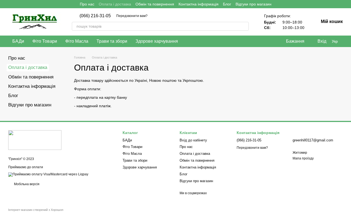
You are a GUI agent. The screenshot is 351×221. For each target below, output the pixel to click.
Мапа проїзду (303, 158)
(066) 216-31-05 (95, 16)
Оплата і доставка (115, 4)
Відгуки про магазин (253, 4)
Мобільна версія (26, 184)
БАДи (18, 41)
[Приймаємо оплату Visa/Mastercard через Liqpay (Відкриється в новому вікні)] (48, 174)
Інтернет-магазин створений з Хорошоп (35, 209)
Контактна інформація (199, 4)
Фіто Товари (44, 41)
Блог (227, 4)
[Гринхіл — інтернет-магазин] (34, 140)
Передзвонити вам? (132, 16)
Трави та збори (112, 41)
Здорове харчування (156, 41)
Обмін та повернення (154, 4)
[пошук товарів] (244, 26)
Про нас (87, 4)
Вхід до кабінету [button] (193, 140)
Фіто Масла (76, 41)
